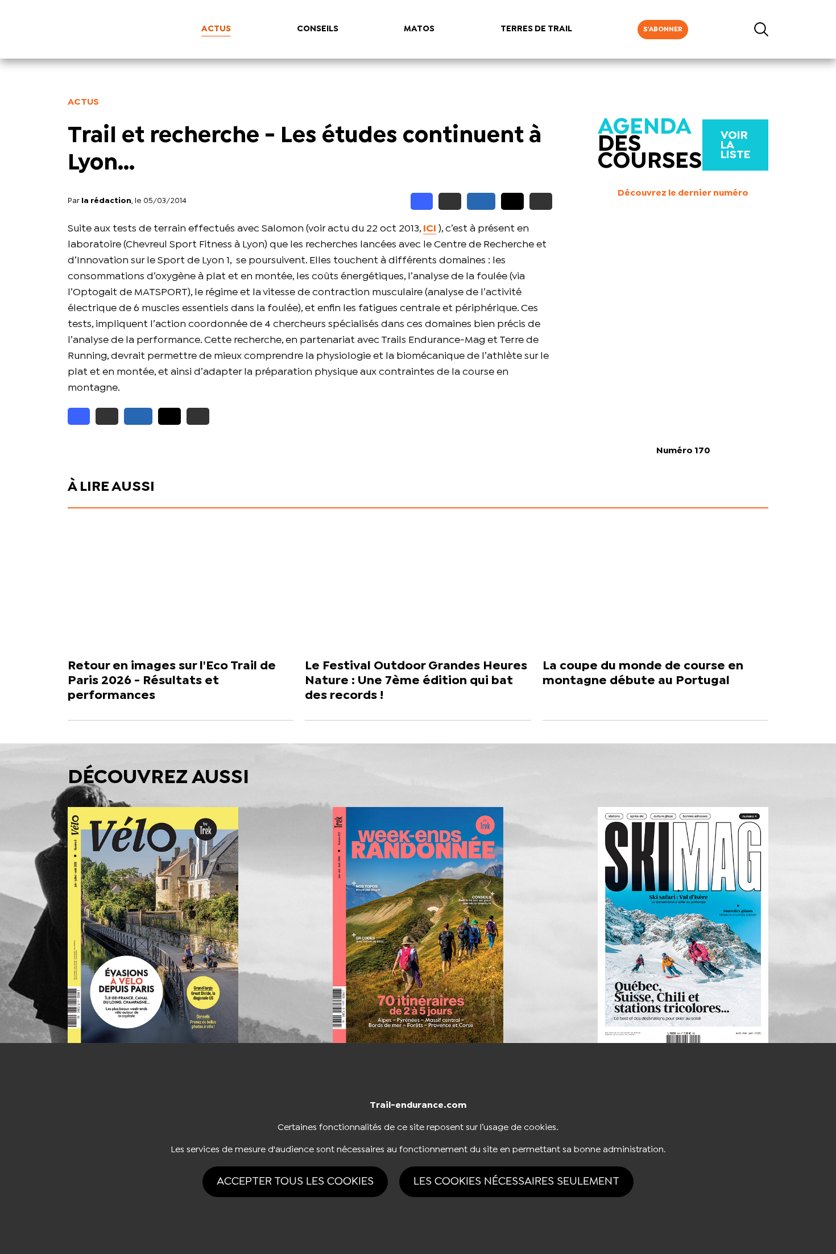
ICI (429, 229)
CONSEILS (317, 29)
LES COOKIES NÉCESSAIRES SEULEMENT (516, 1181)
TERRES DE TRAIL (536, 29)
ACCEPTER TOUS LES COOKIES (295, 1181)
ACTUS (216, 29)
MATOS (419, 29)
